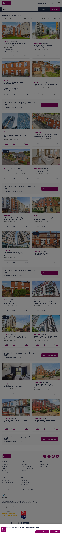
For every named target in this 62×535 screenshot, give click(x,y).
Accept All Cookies (42, 532)
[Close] (59, 526)
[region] (31, 529)
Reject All (55, 532)
